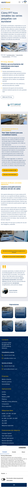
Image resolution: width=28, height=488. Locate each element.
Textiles (4, 394)
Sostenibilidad (6, 384)
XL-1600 (9, 418)
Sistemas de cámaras (8, 443)
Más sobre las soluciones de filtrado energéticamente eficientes (14, 251)
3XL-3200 (4, 423)
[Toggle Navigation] (19, 2)
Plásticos (4, 399)
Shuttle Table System (8, 438)
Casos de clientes (6, 56)
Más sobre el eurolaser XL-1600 (10, 170)
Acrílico (4, 392)
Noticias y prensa (6, 382)
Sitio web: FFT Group (7, 97)
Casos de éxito (19, 55)
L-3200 (8, 416)
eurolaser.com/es (11, 55)
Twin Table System (7, 436)
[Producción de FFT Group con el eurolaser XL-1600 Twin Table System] (7, 312)
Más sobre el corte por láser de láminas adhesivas (14, 256)
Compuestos (5, 404)
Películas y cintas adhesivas (9, 401)
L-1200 (3, 416)
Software (4, 445)
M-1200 (8, 413)
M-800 (3, 413)
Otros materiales (6, 406)
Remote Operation (7, 440)
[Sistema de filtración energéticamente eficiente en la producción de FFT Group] (20, 312)
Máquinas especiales (7, 425)
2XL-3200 (4, 421)
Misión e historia (6, 379)
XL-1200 (4, 418)
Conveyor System (7, 433)
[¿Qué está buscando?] (22, 2)
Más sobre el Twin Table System (10, 174)
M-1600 (14, 413)
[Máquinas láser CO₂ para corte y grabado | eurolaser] (9, 2)
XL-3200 (15, 418)
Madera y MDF (6, 397)
